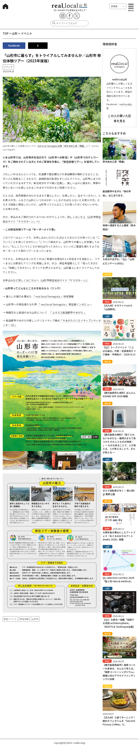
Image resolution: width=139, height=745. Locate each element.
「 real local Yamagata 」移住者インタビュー (64, 304)
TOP (6, 33)
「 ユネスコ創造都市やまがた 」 (67, 312)
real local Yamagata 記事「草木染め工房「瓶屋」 (61, 145)
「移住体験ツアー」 (73, 161)
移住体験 (24, 618)
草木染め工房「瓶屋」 (114, 161)
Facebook (14, 45)
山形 (15, 33)
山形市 (35, 618)
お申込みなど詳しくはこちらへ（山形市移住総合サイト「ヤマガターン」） (46, 280)
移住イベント (10, 618)
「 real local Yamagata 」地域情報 (53, 296)
